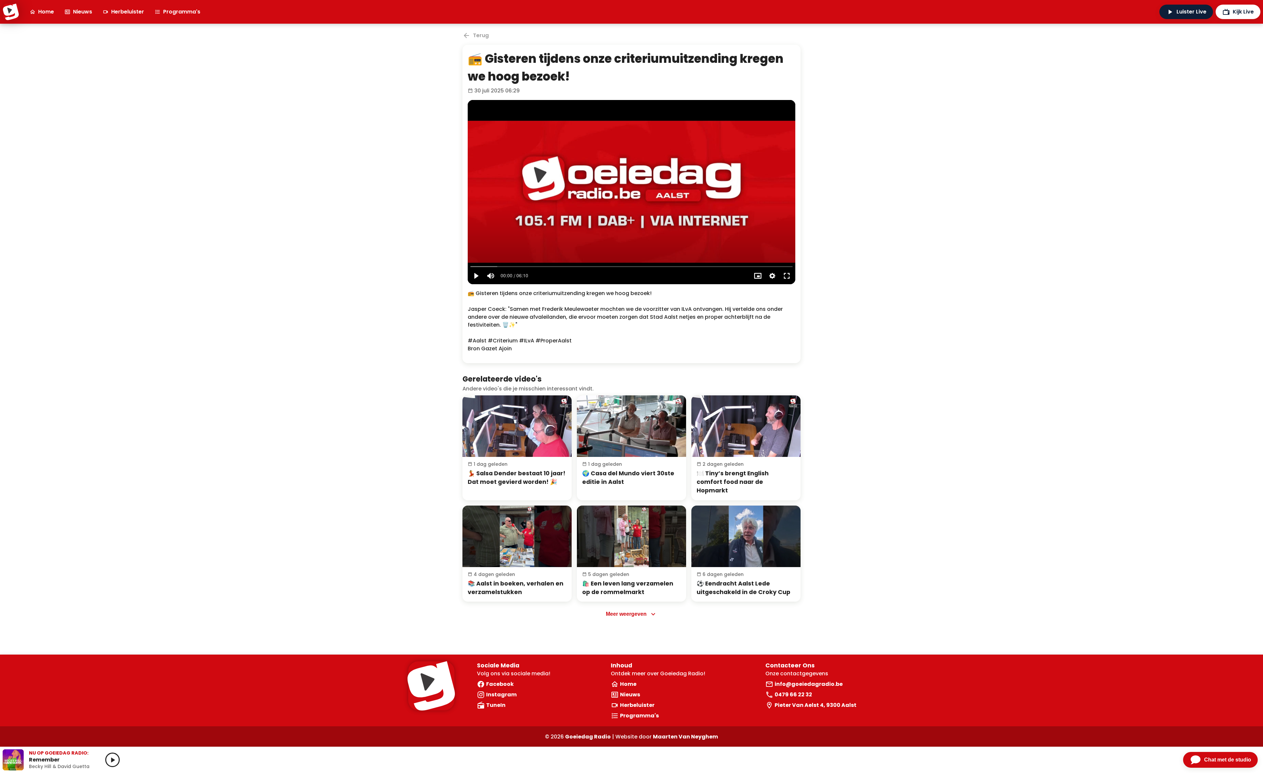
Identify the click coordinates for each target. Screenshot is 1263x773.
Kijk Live (1243, 11)
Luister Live (1191, 11)
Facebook (500, 684)
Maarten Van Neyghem (685, 736)
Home (46, 11)
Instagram (501, 694)
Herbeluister (127, 11)
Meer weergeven (626, 614)
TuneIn (496, 705)
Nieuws (82, 11)
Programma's (181, 11)
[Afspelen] (517, 426)
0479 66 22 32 (793, 694)
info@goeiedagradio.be (809, 684)
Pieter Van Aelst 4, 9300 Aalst (815, 705)
